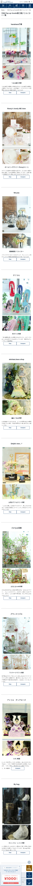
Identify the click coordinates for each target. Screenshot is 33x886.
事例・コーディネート (16, 7)
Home (2, 10)
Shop (10, 92)
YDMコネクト (10, 7)
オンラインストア (3, 7)
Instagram (23, 92)
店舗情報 (29, 7)
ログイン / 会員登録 (24, 1)
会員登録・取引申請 (29, 869)
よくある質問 (29, 883)
